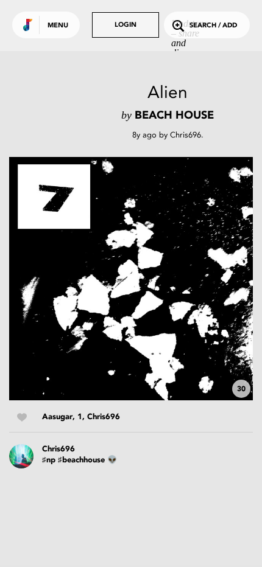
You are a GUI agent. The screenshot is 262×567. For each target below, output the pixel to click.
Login (125, 25)
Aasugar (57, 417)
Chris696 (185, 134)
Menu (58, 26)
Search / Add (213, 26)
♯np (48, 460)
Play (131, 278)
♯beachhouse (81, 460)
